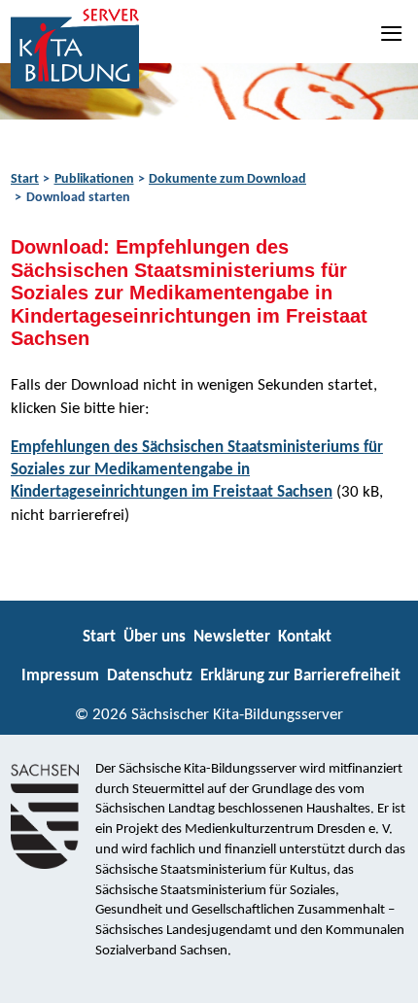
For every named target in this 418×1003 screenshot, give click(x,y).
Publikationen (94, 179)
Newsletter (231, 637)
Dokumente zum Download (227, 179)
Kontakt (304, 637)
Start (25, 179)
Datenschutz (149, 676)
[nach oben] (386, 979)
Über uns (154, 637)
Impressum (60, 676)
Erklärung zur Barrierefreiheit (300, 676)
